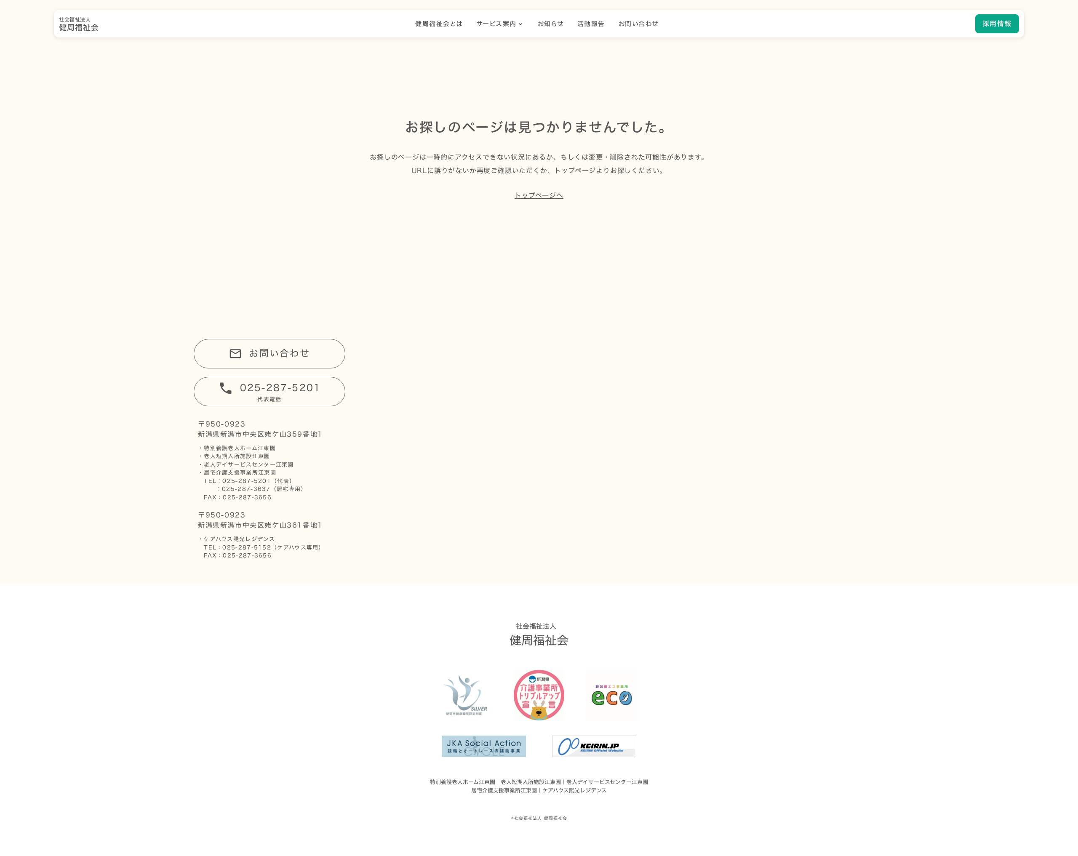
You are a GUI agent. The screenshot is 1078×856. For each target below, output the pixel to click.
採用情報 (997, 24)
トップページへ (539, 195)
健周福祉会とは (439, 24)
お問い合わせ (639, 24)
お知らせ (551, 24)
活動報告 (591, 24)
